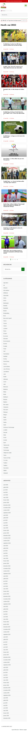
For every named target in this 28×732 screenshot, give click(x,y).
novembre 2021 (6, 629)
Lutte (4, 384)
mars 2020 (5, 680)
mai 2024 (5, 553)
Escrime (5, 343)
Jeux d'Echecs (6, 369)
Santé (4, 424)
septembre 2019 (6, 695)
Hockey (5, 358)
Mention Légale (23, 729)
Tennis (4, 455)
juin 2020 (5, 672)
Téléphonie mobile (7, 452)
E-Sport (5, 333)
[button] (25, 5)
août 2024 (5, 545)
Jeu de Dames (6, 366)
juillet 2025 (5, 517)
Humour (5, 364)
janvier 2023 (6, 593)
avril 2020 (5, 677)
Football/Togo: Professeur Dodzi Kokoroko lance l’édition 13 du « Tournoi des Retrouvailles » (13, 113)
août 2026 (5, 484)
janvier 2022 (6, 624)
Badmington (6, 303)
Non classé (5, 404)
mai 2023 (5, 583)
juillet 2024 (5, 548)
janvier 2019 (6, 715)
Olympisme (5, 407)
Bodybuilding (6, 313)
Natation (5, 402)
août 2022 (5, 606)
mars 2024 (5, 558)
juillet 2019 (5, 700)
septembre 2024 (7, 543)
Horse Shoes (6, 361)
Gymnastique (6, 353)
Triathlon (5, 465)
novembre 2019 (6, 690)
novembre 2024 (6, 538)
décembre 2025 (6, 505)
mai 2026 (5, 492)
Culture (5, 325)
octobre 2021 (6, 631)
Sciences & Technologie (8, 427)
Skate (4, 435)
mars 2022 (5, 619)
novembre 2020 (6, 659)
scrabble (5, 430)
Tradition (5, 462)
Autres (4, 298)
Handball (5, 356)
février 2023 (6, 591)
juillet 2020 (5, 670)
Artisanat (5, 287)
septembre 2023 (7, 573)
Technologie (6, 450)
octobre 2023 (6, 571)
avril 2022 (5, 616)
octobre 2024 (6, 540)
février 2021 (6, 652)
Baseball (5, 305)
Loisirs (4, 381)
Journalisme (6, 371)
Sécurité (5, 432)
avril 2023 (5, 586)
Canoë (4, 320)
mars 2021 (5, 649)
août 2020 (5, 667)
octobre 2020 (6, 662)
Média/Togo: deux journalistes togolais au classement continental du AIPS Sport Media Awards (13, 252)
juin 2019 (5, 703)
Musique (5, 399)
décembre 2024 (6, 535)
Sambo (5, 419)
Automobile (5, 295)
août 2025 (5, 515)
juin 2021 (5, 642)
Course (5, 323)
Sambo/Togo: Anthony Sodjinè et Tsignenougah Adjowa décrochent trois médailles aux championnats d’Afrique (13, 205)
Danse (4, 331)
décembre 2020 (6, 657)
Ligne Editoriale (15, 729)
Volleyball (5, 473)
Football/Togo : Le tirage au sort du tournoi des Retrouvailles (14, 136)
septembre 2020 (7, 664)
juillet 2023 (5, 578)
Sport (4, 442)
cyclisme (5, 328)
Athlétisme (5, 292)
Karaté (4, 376)
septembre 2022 (7, 604)
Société (5, 440)
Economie (5, 336)
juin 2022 (5, 611)
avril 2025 (5, 525)
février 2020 (6, 682)
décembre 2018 (6, 718)
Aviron (4, 300)
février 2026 (6, 500)
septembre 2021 (6, 634)
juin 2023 (5, 581)
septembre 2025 (7, 512)
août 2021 (5, 637)
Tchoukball (5, 447)
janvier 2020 (6, 685)
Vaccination (6, 468)
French (3, 10)
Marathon (5, 389)
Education (5, 338)
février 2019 (6, 713)
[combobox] (14, 15)
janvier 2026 (6, 502)
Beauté (5, 310)
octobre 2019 (6, 692)
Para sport (5, 409)
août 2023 (5, 576)
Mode (4, 394)
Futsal (4, 348)
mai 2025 (5, 522)
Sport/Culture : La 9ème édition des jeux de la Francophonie (13, 159)
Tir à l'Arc (5, 460)
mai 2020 (5, 675)
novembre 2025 (6, 507)
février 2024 (6, 560)
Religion (5, 414)
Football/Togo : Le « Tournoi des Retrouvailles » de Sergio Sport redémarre (13, 182)
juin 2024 (5, 550)
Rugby (4, 417)
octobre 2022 (6, 601)
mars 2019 (5, 710)
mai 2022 (5, 614)
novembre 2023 (6, 568)
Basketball (5, 308)
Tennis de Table (6, 457)
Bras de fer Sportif (7, 318)
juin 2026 (5, 489)
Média (4, 391)
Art (4, 285)
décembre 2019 (6, 687)
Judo (4, 374)
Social (4, 437)
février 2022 (6, 621)
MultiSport (5, 397)
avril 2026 (5, 494)
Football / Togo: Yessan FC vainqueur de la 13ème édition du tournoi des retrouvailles (13, 67)
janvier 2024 (6, 563)
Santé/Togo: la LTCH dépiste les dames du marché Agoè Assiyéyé (12, 228)
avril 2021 (5, 647)
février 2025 (6, 530)
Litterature (5, 379)
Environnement (6, 341)
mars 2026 (5, 497)
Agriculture (5, 282)
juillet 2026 (5, 487)
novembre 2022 (6, 599)
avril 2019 (5, 708)
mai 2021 (5, 644)
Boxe (4, 315)
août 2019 (5, 697)
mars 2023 (5, 588)
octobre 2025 (6, 510)
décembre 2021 (6, 626)
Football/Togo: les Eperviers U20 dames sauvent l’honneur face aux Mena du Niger (12, 44)
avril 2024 (5, 555)
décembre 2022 (6, 596)
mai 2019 (5, 705)
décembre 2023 (6, 566)
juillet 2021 (5, 639)
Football (5, 346)
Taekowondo (6, 445)
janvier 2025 (6, 533)
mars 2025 (5, 527)
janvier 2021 (6, 654)
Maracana (5, 386)
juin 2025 (5, 520)
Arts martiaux (6, 290)
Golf (4, 351)
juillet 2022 (5, 609)
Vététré (5, 470)
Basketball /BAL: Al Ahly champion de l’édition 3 (13, 90)
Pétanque (5, 412)
